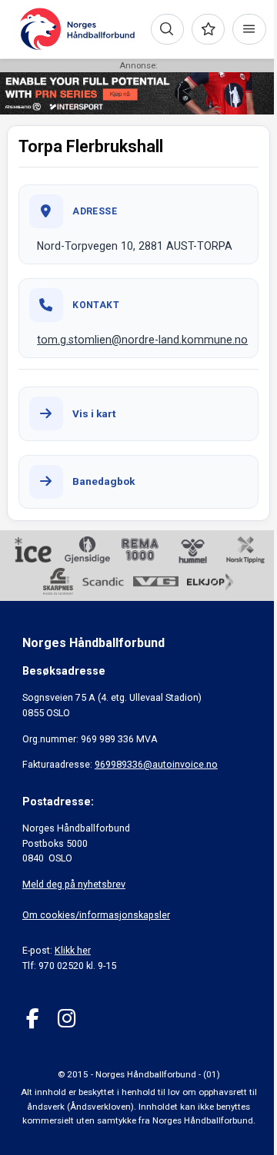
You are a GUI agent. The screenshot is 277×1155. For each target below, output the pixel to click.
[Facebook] (32, 1018)
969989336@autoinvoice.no (156, 764)
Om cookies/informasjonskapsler (96, 915)
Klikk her (73, 950)
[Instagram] (66, 1018)
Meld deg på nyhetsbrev (73, 884)
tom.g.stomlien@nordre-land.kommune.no (142, 340)
